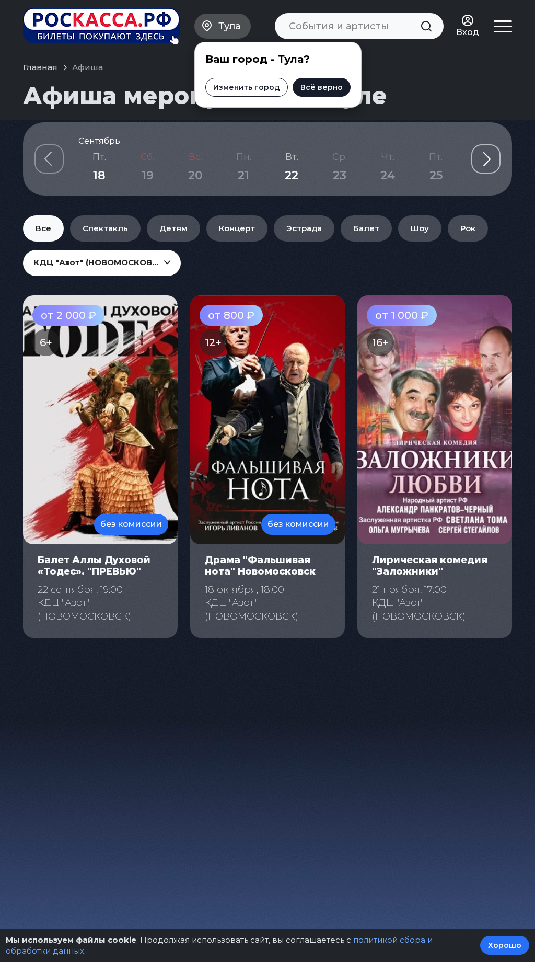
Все (43, 228)
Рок (467, 228)
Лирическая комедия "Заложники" (429, 565)
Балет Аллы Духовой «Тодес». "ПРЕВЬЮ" (94, 565)
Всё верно (321, 87)
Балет (366, 228)
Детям (173, 228)
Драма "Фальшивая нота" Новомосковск (260, 565)
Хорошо (504, 945)
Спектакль (105, 228)
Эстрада (304, 228)
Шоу (420, 228)
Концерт (237, 228)
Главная (40, 67)
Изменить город (246, 87)
